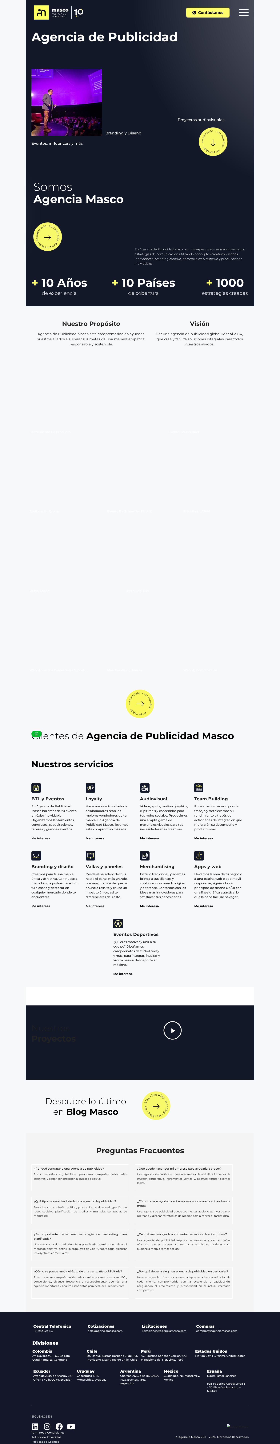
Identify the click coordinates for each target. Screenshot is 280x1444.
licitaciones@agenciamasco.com (164, 1331)
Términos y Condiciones (47, 1432)
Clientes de (132, 736)
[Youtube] (71, 1426)
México (171, 1371)
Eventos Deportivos (135, 934)
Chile (92, 1351)
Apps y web (208, 866)
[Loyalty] (90, 788)
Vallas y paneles (104, 866)
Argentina (130, 1371)
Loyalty (94, 799)
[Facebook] (59, 1426)
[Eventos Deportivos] (118, 923)
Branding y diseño (52, 866)
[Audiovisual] (145, 788)
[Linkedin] (35, 1426)
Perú (146, 1351)
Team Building (211, 799)
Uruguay (85, 1371)
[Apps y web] (199, 856)
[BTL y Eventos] (36, 788)
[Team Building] (199, 788)
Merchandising (157, 866)
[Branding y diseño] (36, 856)
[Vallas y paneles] (90, 856)
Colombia (42, 1351)
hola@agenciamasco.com (105, 1331)
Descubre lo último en (85, 1106)
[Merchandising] (145, 856)
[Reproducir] (172, 1030)
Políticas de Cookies (45, 1441)
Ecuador (41, 1371)
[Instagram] (47, 1426)
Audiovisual (153, 799)
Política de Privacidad (46, 1437)
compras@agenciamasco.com (216, 1331)
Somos (78, 193)
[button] (57, 143)
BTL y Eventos (47, 799)
